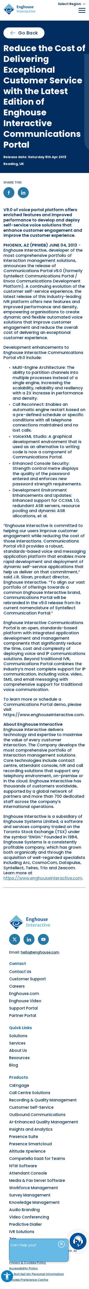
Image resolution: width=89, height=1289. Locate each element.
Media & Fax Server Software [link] (37, 1180)
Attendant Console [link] (28, 1173)
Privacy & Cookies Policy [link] (27, 1262)
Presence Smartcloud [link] (30, 1144)
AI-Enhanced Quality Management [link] (43, 1122)
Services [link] (17, 1043)
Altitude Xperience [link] (27, 1151)
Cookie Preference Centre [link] (28, 1280)
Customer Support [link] (27, 979)
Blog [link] (13, 1065)
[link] (7, 1276)
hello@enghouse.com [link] (40, 952)
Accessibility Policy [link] (23, 1268)
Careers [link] (17, 986)
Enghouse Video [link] (25, 1001)
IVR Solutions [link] (21, 1231)
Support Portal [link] (23, 1008)
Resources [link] (19, 1057)
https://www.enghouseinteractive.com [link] (42, 878)
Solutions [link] (18, 1036)
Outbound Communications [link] (37, 1114)
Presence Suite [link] (23, 1136)
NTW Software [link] (23, 1166)
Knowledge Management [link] (34, 1202)
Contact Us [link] (20, 971)
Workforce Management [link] (33, 1188)
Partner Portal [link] (22, 1015)
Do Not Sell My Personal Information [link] (36, 1274)
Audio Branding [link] (24, 1209)
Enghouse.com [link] (24, 993)
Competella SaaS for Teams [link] (37, 1158)
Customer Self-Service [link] (31, 1107)
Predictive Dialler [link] (25, 1224)
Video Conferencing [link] (29, 1217)
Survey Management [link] (29, 1195)
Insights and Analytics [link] (30, 1129)
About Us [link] (18, 1050)
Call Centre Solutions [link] (29, 1092)
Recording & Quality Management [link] (43, 1100)
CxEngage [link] (19, 1085)
